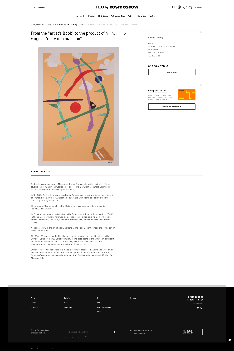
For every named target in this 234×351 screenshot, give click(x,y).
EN (200, 7)
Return (99, 312)
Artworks (81, 16)
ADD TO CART (172, 72)
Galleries (141, 16)
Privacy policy (35, 349)
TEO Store (103, 16)
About (99, 303)
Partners (153, 16)
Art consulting (118, 16)
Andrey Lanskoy (155, 37)
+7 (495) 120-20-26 (195, 297)
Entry (98, 298)
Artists (131, 16)
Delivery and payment (104, 307)
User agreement (48, 349)
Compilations (68, 307)
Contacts (133, 298)
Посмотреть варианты (172, 107)
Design (91, 16)
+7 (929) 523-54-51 (195, 300)
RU (196, 7)
